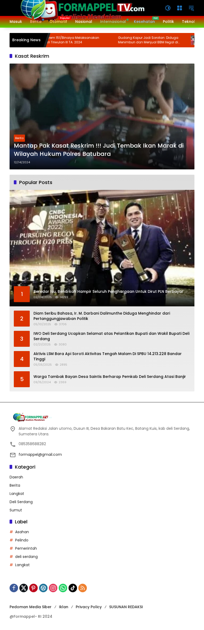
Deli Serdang (21, 501)
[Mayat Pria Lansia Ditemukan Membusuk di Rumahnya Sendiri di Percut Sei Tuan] (182, 40)
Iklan (63, 607)
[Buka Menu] (179, 8)
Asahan (22, 532)
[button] (168, 8)
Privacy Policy (89, 607)
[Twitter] (23, 588)
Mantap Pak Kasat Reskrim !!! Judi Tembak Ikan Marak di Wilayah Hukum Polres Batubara (99, 150)
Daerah (16, 477)
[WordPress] (43, 588)
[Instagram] (53, 588)
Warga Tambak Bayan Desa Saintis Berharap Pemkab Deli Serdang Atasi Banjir (109, 376)
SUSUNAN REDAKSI (126, 607)
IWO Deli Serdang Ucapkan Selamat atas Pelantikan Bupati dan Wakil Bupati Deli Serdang (111, 336)
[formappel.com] (82, 7)
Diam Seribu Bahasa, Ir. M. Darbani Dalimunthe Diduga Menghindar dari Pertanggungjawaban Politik (101, 316)
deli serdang (26, 556)
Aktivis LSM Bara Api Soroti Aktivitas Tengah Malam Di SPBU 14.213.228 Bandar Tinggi (107, 356)
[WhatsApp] (63, 588)
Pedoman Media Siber (31, 607)
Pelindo (21, 540)
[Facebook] (14, 588)
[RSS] (82, 588)
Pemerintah (26, 548)
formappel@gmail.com (40, 454)
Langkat (17, 493)
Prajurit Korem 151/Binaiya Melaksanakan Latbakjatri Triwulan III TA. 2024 (52, 40)
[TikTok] (73, 588)
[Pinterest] (33, 588)
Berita (19, 138)
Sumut (16, 510)
